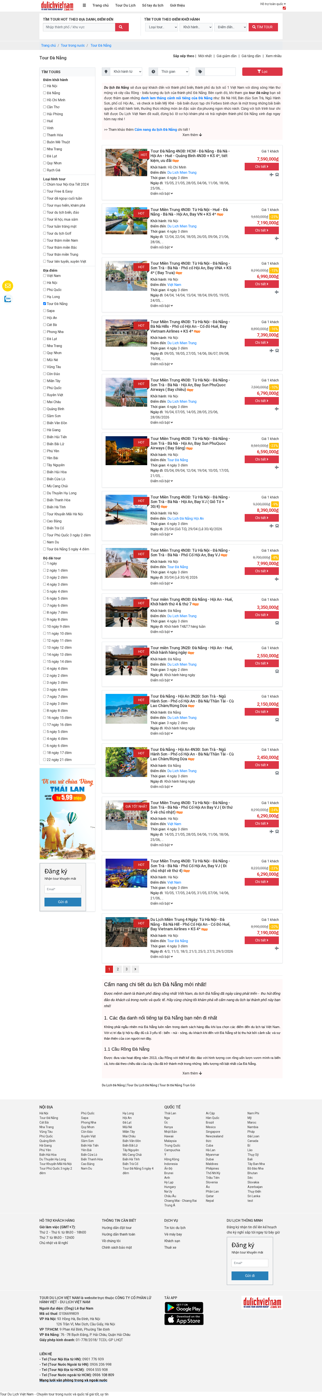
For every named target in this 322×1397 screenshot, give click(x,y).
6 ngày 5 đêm (57, 598)
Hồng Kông (171, 1159)
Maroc (252, 1122)
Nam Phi (253, 1113)
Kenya (168, 1127)
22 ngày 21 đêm (59, 760)
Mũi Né (52, 360)
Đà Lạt (51, 156)
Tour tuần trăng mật (61, 226)
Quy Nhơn (54, 163)
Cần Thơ (52, 107)
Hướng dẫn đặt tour (117, 1228)
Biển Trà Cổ (55, 528)
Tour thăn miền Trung (62, 254)
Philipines (212, 1168)
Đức (208, 1141)
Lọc (264, 71)
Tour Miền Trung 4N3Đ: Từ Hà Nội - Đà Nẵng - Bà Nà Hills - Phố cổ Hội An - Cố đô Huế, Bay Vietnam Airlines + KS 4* (190, 326)
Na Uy (168, 1191)
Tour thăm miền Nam (62, 240)
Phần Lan (212, 1191)
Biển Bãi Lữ (55, 444)
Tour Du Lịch (125, 5)
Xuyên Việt (54, 395)
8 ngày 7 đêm (57, 612)
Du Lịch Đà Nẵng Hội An (185, 518)
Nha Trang (54, 149)
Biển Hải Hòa (56, 472)
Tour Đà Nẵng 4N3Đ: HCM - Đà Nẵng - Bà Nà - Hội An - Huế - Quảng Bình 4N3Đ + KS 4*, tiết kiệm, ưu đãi (190, 156)
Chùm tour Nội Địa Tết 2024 (67, 184)
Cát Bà (51, 325)
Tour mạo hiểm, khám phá (65, 205)
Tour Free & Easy (59, 191)
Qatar (210, 1196)
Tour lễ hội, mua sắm (62, 219)
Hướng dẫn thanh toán (118, 1234)
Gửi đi (63, 902)
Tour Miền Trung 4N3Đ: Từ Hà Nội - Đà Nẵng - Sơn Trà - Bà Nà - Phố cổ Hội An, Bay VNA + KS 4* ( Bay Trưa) (190, 268)
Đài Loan (253, 1136)
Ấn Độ (168, 1168)
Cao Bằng (54, 521)
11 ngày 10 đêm (59, 633)
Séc (250, 1177)
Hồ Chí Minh (55, 100)
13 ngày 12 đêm (59, 647)
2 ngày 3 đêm (57, 704)
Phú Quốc (54, 290)
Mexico (211, 1127)
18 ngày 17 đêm (59, 753)
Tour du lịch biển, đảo (62, 212)
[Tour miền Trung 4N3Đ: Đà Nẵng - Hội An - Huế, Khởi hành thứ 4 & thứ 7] (126, 612)
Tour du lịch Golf (58, 233)
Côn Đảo (53, 374)
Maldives (212, 1164)
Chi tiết (261, 167)
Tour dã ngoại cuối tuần (64, 198)
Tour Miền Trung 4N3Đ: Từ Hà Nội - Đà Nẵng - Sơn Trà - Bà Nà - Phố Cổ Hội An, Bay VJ (190, 552)
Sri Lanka (254, 1196)
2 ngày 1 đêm (57, 570)
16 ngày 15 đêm (59, 718)
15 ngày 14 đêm (59, 661)
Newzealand (214, 1136)
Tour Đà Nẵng (101, 45)
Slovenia (212, 1182)
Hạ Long (53, 297)
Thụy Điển (254, 1191)
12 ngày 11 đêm (59, 640)
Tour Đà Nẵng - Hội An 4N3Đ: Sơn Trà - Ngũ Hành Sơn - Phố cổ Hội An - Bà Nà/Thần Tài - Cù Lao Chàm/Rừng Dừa (192, 754)
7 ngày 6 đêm (57, 605)
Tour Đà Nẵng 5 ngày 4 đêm (67, 549)
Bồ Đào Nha (256, 1168)
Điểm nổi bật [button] (160, 193)
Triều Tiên (212, 1177)
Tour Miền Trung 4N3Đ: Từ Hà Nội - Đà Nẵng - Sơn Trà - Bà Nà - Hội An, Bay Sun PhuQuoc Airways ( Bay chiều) (190, 385)
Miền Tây (53, 381)
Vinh (49, 128)
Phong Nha (55, 332)
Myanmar (212, 1154)
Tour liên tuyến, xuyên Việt (66, 261)
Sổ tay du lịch (152, 5)
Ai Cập (210, 1113)
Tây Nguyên (55, 465)
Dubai (210, 1159)
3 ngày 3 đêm (57, 683)
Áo (208, 1187)
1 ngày (51, 563)
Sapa (50, 311)
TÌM (264, 27)
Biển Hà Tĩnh (56, 507)
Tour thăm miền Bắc (61, 247)
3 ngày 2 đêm (57, 577)
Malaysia (170, 1141)
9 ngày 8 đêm (57, 619)
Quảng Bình (55, 409)
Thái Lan (170, 1113)
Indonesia (171, 1164)
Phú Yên (52, 451)
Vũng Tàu (53, 367)
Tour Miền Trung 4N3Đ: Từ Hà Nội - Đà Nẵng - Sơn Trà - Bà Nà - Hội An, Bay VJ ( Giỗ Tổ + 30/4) (190, 502)
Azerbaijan (255, 1187)
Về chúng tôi (111, 1241)
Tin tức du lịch (175, 1228)
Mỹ (250, 1118)
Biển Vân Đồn (56, 423)
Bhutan (253, 1173)
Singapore (213, 1131)
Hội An (51, 318)
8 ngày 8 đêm (57, 711)
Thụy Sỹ (253, 1154)
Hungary (170, 1187)
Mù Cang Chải (57, 486)
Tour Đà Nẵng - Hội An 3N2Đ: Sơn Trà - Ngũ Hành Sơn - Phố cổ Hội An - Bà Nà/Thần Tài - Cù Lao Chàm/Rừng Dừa (192, 701)
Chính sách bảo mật (117, 1247)
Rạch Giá (53, 170)
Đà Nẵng (53, 93)
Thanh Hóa (54, 135)
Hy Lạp (168, 1182)
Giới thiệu (177, 5)
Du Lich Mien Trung (181, 172)
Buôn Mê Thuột (58, 142)
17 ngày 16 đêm (59, 725)
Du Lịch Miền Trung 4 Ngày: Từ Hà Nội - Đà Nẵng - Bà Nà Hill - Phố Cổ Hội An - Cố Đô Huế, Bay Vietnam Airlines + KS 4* (190, 924)
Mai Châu (53, 402)
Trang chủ (100, 5)
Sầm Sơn (53, 416)
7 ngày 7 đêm (57, 697)
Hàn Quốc (212, 1118)
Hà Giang (53, 430)
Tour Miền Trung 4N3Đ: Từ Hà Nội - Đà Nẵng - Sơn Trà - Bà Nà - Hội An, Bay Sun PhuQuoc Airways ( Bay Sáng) (190, 443)
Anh (167, 1177)
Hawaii (168, 1136)
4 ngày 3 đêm (57, 584)
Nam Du (52, 542)
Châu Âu (170, 1196)
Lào (250, 1150)
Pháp (251, 1131)
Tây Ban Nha (256, 1164)
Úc (166, 1122)
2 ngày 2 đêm (57, 676)
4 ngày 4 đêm (57, 669)
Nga (167, 1118)
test (250, 1200)
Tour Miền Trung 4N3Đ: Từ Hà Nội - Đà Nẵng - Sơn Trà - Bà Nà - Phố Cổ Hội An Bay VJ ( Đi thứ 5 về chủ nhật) (191, 807)
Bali (250, 1159)
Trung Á (169, 1205)
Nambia (253, 1127)
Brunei (168, 1173)
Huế (49, 121)
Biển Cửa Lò (55, 479)
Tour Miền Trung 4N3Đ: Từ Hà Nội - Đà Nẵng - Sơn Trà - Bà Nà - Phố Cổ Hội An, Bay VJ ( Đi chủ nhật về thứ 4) (190, 866)
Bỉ (249, 1145)
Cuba (209, 1145)
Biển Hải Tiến (56, 437)
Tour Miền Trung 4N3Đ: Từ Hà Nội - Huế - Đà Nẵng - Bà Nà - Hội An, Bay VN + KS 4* (189, 212)
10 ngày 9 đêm (58, 626)
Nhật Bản (170, 1131)
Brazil (210, 1122)
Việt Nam (53, 276)
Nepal (210, 1200)
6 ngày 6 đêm (57, 746)
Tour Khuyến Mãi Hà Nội (64, 514)
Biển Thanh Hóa (58, 500)
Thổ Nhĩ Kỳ (213, 1173)
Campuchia (172, 1150)
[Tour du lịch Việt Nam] (56, 6)
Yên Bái (52, 458)
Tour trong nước (73, 45)
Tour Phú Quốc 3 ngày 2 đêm (68, 535)
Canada (253, 1141)
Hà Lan (210, 1150)
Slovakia (253, 1182)
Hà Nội (51, 86)
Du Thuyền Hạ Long (61, 493)
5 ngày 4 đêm (57, 591)
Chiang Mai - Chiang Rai (180, 1200)
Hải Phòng (54, 114)
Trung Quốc (172, 1145)
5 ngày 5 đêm (57, 732)
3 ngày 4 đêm (57, 690)
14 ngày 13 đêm (59, 654)
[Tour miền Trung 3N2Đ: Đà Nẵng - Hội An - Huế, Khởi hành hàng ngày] (126, 660)
